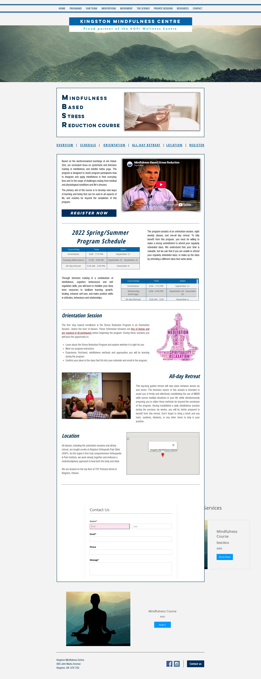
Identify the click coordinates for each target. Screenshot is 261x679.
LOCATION (174, 145)
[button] (75, 8)
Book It (162, 624)
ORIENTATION (114, 145)
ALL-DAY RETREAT (146, 145)
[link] (229, 534)
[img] (98, 619)
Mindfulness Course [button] (162, 611)
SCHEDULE (88, 145)
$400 (162, 616)
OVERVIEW (64, 145)
